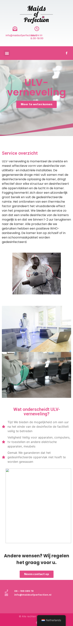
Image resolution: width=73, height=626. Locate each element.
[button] (7, 53)
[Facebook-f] (66, 53)
